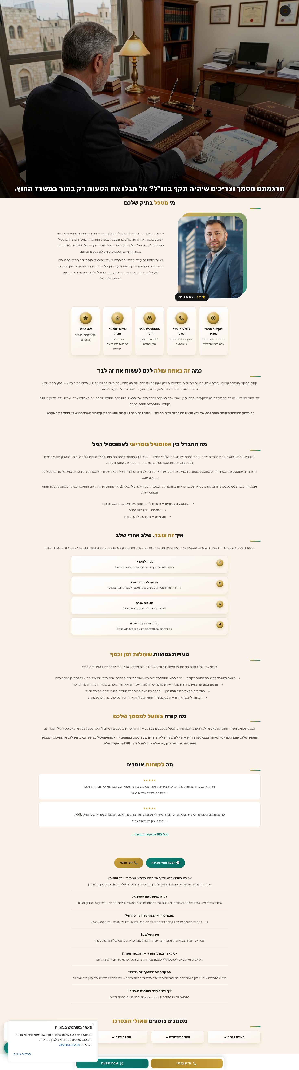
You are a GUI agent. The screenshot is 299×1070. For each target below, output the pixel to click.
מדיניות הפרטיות (69, 1044)
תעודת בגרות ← (234, 1037)
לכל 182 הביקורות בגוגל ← (149, 834)
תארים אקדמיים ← (178, 1037)
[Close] (93, 1024)
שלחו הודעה (109, 1063)
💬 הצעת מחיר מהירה (165, 863)
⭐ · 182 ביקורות (191, 297)
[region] (53, 1041)
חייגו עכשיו (184, 1063)
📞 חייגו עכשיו (128, 863)
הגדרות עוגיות (22, 1054)
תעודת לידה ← (121, 1037)
